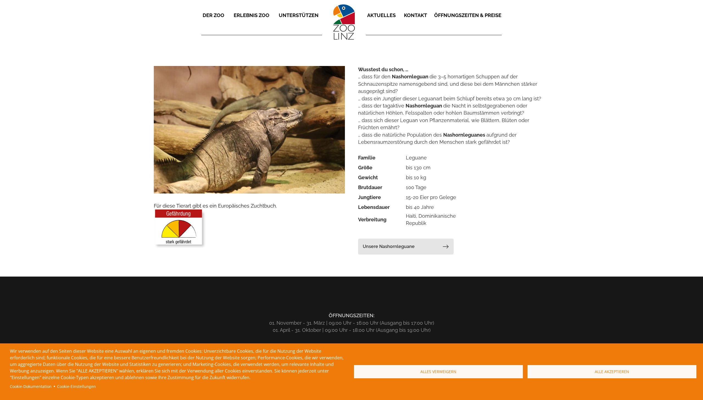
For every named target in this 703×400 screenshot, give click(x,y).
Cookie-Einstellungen (76, 386)
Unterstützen (299, 15)
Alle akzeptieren (612, 371)
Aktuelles (381, 15)
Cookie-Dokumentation (31, 386)
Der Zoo (213, 15)
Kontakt (415, 15)
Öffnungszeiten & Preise (467, 15)
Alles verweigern (438, 371)
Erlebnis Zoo (251, 15)
